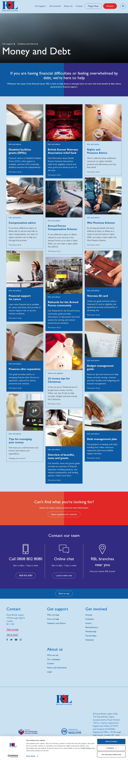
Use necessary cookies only (111, 754)
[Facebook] (7, 639)
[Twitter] (11, 639)
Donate (110, 6)
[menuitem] (40, 6)
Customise (110, 748)
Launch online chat (64, 575)
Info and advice (15, 144)
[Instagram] (21, 639)
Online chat (64, 558)
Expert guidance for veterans (64, 514)
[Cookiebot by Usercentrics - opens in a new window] (13, 756)
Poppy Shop (93, 6)
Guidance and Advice (27, 44)
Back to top (64, 593)
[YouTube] (16, 639)
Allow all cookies (111, 741)
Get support (8, 44)
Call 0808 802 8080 (25, 558)
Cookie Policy (86, 748)
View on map (12, 629)
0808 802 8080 (25, 575)
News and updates (55, 373)
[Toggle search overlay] (123, 6)
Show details (30, 756)
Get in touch (12, 634)
